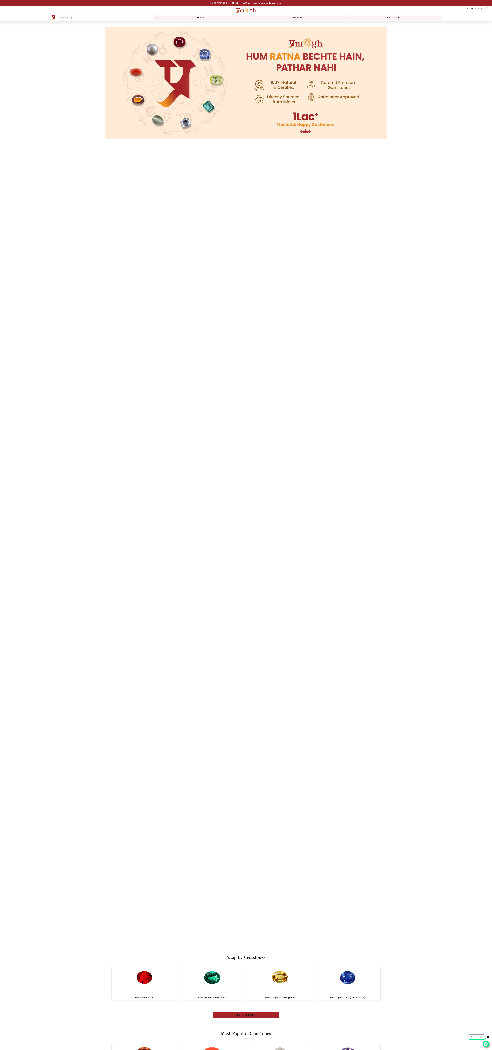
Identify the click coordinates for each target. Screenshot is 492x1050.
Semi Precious (393, 17)
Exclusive (201, 17)
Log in (469, 8)
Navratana (297, 17)
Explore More (246, 1014)
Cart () (479, 8)
